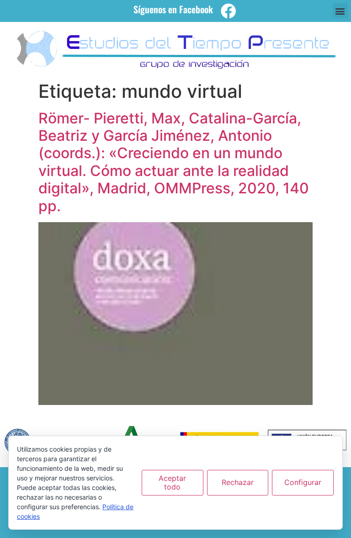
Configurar (302, 482)
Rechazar (238, 482)
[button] (340, 10)
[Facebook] (228, 11)
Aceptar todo (172, 482)
